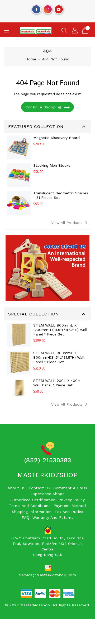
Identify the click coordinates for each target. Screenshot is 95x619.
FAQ (26, 517)
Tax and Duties (69, 512)
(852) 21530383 (47, 460)
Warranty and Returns (52, 517)
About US (17, 488)
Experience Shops (47, 494)
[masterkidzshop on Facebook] (36, 8)
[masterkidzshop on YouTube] (58, 8)
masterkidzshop (47, 475)
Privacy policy (72, 500)
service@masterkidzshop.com (47, 575)
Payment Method (70, 505)
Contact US (39, 488)
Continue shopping (43, 107)
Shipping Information (32, 512)
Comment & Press (70, 488)
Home (30, 59)
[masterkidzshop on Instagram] (47, 8)
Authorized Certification (33, 500)
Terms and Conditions (29, 505)
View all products (70, 222)
